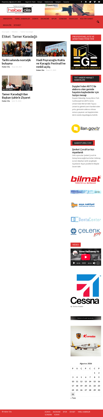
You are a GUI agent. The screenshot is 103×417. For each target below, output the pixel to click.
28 (90, 390)
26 (81, 390)
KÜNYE (56, 415)
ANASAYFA (7, 19)
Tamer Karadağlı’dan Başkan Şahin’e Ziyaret (16, 95)
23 (99, 386)
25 (77, 390)
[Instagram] (86, 1)
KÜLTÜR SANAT (86, 19)
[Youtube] (99, 1)
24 (73, 390)
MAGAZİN (7, 25)
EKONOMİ (45, 19)
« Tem (73, 398)
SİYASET (17, 25)
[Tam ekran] (98, 263)
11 (77, 381)
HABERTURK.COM (82, 143)
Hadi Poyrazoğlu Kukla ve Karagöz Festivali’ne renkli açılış (51, 63)
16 (99, 381)
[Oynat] (74, 263)
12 (81, 381)
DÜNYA (35, 19)
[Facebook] (81, 1)
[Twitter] (90, 1)
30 (99, 390)
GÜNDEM (63, 19)
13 (86, 381)
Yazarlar (66, 2)
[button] (98, 22)
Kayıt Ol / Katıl (30, 2)
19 (81, 386)
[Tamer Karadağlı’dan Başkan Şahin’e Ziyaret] (17, 83)
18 (77, 386)
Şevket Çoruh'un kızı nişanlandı (83, 151)
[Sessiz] (94, 263)
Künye (40, 2)
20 (86, 386)
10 (73, 381)
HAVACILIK (73, 19)
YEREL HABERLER (22, 19)
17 (73, 386)
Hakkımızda (49, 2)
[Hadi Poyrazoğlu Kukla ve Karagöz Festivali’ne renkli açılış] (51, 49)
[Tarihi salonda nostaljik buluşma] (17, 49)
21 (90, 386)
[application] (86, 257)
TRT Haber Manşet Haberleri (84, 78)
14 (90, 381)
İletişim (58, 2)
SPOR (54, 19)
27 (86, 390)
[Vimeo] (95, 1)
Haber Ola (6, 67)
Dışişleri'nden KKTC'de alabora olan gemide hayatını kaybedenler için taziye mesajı (85, 91)
